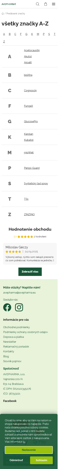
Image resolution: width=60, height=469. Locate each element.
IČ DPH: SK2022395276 (17, 388)
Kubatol (28, 140)
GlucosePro (31, 121)
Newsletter (9, 341)
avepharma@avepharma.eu (19, 292)
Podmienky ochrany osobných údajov (25, 332)
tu (24, 441)
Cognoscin (30, 90)
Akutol (28, 56)
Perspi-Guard (32, 168)
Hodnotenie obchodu (30, 229)
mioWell (29, 152)
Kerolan (28, 134)
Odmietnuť (16, 460)
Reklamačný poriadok (16, 346)
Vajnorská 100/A (13, 379)
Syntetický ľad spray (36, 183)
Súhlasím (41, 460)
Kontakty (8, 351)
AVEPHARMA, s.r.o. (14, 374)
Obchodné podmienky (16, 327)
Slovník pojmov (12, 361)
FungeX (28, 105)
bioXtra (28, 75)
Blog (6, 356)
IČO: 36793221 (11, 393)
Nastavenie (29, 449)
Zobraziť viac (30, 271)
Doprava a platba (13, 336)
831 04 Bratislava (13, 384)
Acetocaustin (32, 50)
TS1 (26, 198)
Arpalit (28, 62)
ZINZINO (29, 214)
